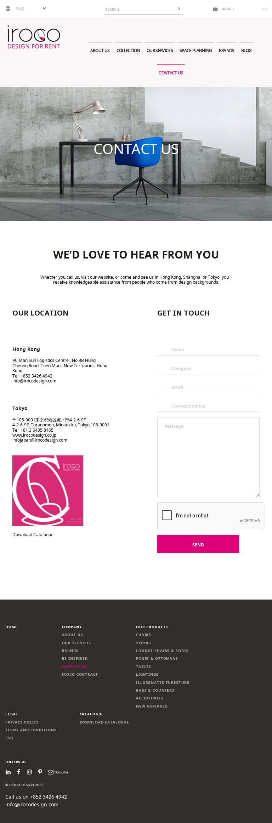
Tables (143, 666)
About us (100, 50)
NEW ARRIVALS (151, 706)
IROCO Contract (80, 674)
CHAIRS (143, 634)
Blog (246, 50)
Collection (128, 50)
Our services (160, 50)
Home (11, 627)
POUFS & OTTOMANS (157, 658)
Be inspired (75, 658)
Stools (144, 643)
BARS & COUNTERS (155, 690)
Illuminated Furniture (162, 682)
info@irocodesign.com (31, 804)
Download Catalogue (32, 535)
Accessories (150, 698)
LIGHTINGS (147, 674)
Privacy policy (22, 722)
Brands (226, 50)
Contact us (171, 73)
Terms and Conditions (30, 730)
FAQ (9, 738)
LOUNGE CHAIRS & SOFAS (162, 650)
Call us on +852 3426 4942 (36, 796)
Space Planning (196, 50)
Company (72, 627)
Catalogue (92, 714)
